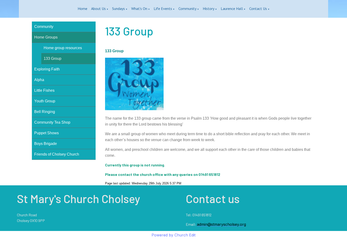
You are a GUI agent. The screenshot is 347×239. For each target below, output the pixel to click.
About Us (98, 8)
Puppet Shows (46, 133)
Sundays (118, 8)
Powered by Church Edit (173, 235)
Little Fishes (44, 90)
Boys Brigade (45, 144)
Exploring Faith (47, 69)
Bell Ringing (44, 112)
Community (187, 8)
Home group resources (63, 48)
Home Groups (46, 37)
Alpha (39, 80)
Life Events (163, 8)
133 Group (52, 58)
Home (82, 8)
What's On (139, 8)
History (208, 8)
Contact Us (258, 8)
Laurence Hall (232, 8)
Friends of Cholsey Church (56, 154)
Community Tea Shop (52, 122)
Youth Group (44, 101)
